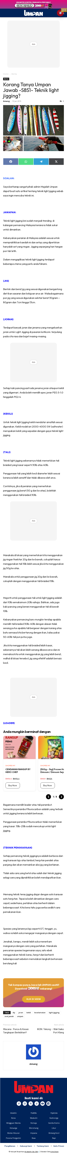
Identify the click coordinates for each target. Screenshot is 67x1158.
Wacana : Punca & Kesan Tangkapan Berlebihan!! (16, 1031)
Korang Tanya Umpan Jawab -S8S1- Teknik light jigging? (31, 90)
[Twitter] (31, 1103)
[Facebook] (19, 1103)
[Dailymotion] (48, 1103)
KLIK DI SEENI (33, 999)
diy (14, 1012)
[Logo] (33, 1087)
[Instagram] (25, 1103)
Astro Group (54, 1152)
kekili (28, 1012)
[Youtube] (42, 1103)
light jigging (54, 1012)
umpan (20, 1016)
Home (6, 74)
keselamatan (39, 1012)
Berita (14, 74)
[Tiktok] (36, 1103)
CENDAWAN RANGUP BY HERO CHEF (18, 771)
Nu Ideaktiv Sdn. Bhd (31, 1152)
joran (21, 1012)
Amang (6, 101)
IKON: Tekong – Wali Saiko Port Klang (50, 1031)
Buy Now (12, 785)
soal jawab (9, 1016)
